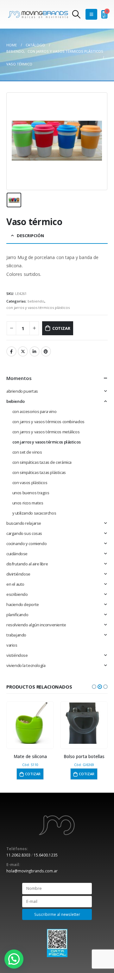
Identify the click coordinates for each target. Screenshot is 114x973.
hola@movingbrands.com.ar (32, 870)
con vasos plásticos (30, 482)
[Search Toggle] (76, 14)
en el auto (15, 584)
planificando (17, 614)
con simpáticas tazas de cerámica (42, 462)
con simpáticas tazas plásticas (39, 472)
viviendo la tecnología (25, 665)
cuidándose (17, 553)
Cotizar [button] (33, 773)
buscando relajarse (23, 523)
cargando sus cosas (24, 533)
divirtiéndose (18, 574)
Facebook (11, 351)
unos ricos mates (27, 503)
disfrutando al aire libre (27, 564)
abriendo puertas (22, 391)
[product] (30, 723)
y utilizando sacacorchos (34, 513)
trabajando (16, 635)
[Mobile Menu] (91, 14)
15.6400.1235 (46, 854)
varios (11, 645)
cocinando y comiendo (26, 543)
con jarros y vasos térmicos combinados (48, 421)
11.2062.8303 (18, 854)
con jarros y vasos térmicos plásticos (38, 307)
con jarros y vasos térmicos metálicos (46, 432)
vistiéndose (17, 655)
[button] (94, 686)
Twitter (23, 351)
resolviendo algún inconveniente (36, 625)
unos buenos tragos (30, 493)
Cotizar (61, 328)
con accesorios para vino (34, 411)
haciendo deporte (22, 604)
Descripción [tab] (30, 235)
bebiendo (36, 301)
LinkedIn (34, 351)
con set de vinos (27, 452)
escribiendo (17, 594)
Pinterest (46, 351)
